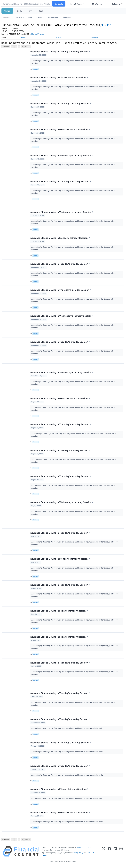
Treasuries (66, 18)
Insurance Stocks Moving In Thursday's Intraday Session (61, 103)
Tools (41, 11)
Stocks (19, 11)
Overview (20, 18)
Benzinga (35, 69)
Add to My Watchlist (37, 34)
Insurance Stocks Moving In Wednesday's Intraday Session (62, 155)
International (53, 18)
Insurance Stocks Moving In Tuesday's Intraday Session (60, 51)
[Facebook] (109, 851)
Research (94, 37)
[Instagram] (121, 851)
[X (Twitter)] (103, 851)
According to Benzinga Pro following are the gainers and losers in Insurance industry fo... (68, 728)
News (29, 18)
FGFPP (106, 25)
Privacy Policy (78, 853)
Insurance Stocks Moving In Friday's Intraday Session (59, 77)
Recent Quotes (76, 4)
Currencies (40, 18)
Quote (23, 37)
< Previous (5, 47)
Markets (7, 11)
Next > (27, 47)
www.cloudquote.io (84, 847)
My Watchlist (97, 4)
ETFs (30, 11)
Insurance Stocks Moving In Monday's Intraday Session (60, 129)
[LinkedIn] (115, 851)
